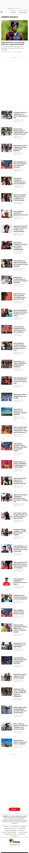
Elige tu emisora (23, 12)
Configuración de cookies (10, 834)
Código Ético (14, 836)
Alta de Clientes (21, 828)
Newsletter (22, 826)
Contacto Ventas (14, 826)
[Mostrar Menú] (1, 11)
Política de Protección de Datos (9, 832)
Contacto (6, 826)
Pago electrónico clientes (10, 828)
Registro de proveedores (11, 830)
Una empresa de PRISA (14, 841)
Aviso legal (21, 830)
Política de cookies (22, 832)
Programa (13, 12)
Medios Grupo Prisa (14, 845)
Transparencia (21, 834)
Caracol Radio (7, 12)
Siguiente (13, 809)
